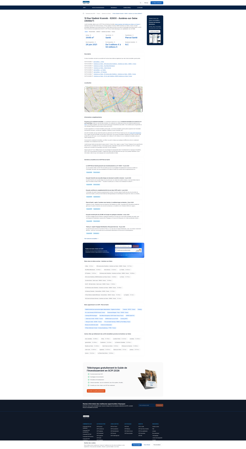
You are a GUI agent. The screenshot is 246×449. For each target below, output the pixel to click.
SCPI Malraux (127, 428)
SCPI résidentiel (100, 433)
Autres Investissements (98, 7)
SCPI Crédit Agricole (115, 435)
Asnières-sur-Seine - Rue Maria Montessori (104, 65)
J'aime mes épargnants (157, 437)
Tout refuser (147, 444)
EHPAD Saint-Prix (130, 315)
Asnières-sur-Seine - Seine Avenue (102, 68)
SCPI (84, 7)
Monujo (146, 2)
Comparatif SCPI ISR (87, 434)
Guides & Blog (127, 7)
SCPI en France (114, 426)
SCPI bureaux (99, 426)
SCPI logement (100, 435)
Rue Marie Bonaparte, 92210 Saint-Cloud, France (111, 315)
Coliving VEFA (124, 318)
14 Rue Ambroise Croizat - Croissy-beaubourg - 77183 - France (100, 328)
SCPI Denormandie (128, 433)
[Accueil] (83, 13)
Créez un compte (154, 31)
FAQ (153, 428)
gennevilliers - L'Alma (99, 61)
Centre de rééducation (106, 324)
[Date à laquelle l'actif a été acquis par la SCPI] (95, 42)
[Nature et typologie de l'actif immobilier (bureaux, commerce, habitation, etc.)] (112, 35)
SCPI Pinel (127, 426)
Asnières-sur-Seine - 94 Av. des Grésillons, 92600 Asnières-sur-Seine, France (113, 76)
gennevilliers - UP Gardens (100, 72)
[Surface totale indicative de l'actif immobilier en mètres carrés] (90, 35)
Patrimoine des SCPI (90, 13)
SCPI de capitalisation (143, 431)
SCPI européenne (114, 428)
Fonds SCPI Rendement (135, 133)
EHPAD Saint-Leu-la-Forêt (111, 318)
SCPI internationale (115, 431)
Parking (140, 309)
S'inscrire (159, 405)
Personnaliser (157, 444)
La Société (139, 7)
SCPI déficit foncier (129, 431)
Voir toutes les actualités (90, 238)
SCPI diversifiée (141, 433)
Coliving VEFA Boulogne (91, 315)
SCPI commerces (100, 428)
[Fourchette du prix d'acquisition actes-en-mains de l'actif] (114, 42)
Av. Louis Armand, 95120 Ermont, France (95, 312)
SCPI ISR (140, 435)
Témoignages (155, 435)
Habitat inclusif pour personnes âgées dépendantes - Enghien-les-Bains (102, 309)
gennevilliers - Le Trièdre (100, 70)
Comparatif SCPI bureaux (88, 436)
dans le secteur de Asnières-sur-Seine (124, 24)
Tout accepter (136, 444)
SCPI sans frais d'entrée (143, 428)
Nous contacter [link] (158, 2)
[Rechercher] (140, 2)
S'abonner (135, 246)
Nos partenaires (155, 433)
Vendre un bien (155, 426)
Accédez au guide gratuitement (96, 391)
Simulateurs (114, 7)
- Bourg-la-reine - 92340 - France (93, 321)
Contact (154, 440)
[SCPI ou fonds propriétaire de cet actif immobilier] (132, 35)
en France (136, 24)
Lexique (154, 431)
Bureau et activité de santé (91, 324)
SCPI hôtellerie (100, 440)
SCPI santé (99, 437)
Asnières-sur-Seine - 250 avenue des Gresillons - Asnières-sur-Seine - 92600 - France (115, 63)
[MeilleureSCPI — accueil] (86, 2)
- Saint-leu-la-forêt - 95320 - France (94, 318)
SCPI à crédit (141, 426)
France (98, 13)
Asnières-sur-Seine (106, 13)
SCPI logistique (100, 431)
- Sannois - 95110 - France (129, 309)
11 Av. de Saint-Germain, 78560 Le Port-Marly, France (117, 321)
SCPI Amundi (113, 433)
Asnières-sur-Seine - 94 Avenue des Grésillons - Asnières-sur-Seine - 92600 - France (115, 74)
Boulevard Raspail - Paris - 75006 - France (118, 312)
